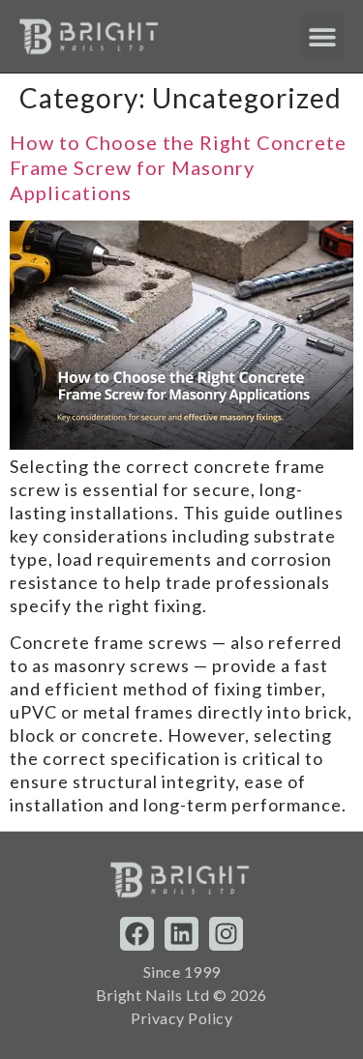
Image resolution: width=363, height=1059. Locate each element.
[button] (322, 36)
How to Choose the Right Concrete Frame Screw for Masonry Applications (178, 167)
